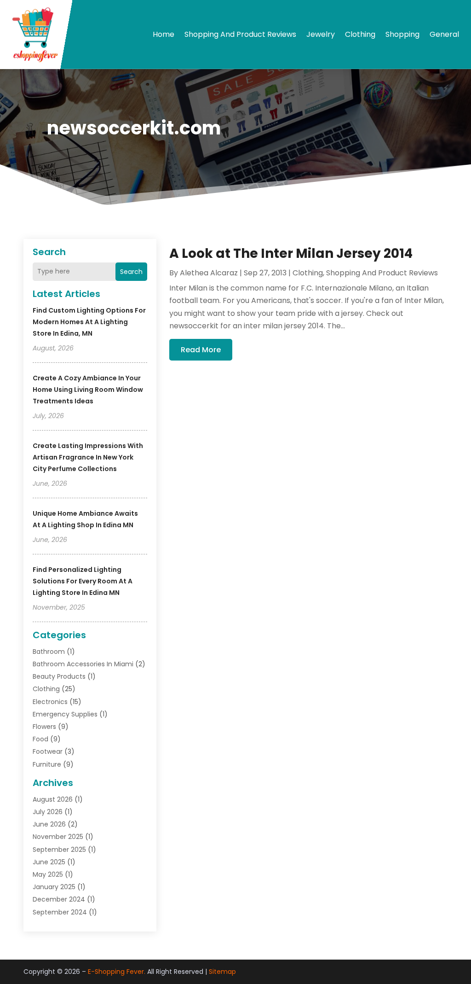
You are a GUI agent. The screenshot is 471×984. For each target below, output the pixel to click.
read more (201, 349)
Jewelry (320, 34)
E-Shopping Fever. (116, 971)
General (444, 34)
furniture (47, 764)
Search (131, 271)
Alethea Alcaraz (209, 273)
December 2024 (59, 899)
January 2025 (54, 886)
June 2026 (49, 824)
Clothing (360, 34)
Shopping (402, 34)
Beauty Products (59, 676)
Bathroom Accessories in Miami (83, 664)
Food (40, 739)
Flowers (44, 726)
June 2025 (49, 862)
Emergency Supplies (65, 714)
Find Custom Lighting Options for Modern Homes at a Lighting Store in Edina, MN (89, 322)
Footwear (48, 751)
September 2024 (60, 912)
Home (163, 34)
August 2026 (53, 799)
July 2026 (48, 811)
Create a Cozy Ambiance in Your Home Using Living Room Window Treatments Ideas (88, 389)
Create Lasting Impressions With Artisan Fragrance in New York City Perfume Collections (88, 457)
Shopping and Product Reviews (240, 34)
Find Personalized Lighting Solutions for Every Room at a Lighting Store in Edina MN (82, 581)
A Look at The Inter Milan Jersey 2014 (291, 253)
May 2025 (48, 874)
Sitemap (222, 971)
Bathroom (49, 651)
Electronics (50, 701)
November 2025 (58, 836)
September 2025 (59, 849)
